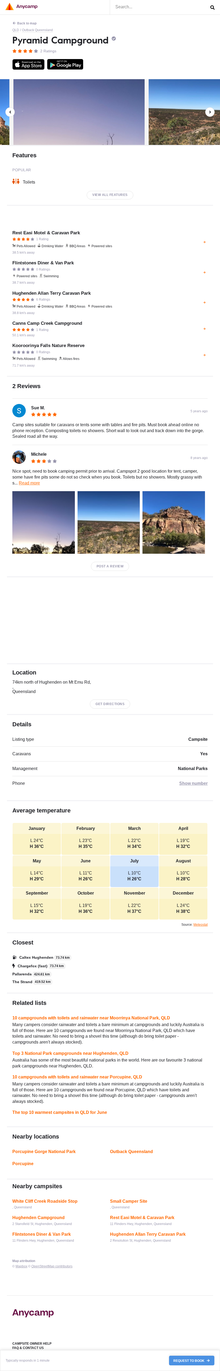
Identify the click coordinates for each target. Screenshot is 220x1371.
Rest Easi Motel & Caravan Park (142, 1217)
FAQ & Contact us (28, 1348)
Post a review (110, 566)
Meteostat (200, 925)
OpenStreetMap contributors (51, 1266)
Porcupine (23, 1163)
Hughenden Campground (38, 1217)
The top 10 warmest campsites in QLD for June (59, 1112)
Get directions (110, 704)
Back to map (26, 23)
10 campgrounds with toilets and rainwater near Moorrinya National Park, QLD (91, 1018)
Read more (29, 483)
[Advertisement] (110, 620)
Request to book (189, 1360)
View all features (110, 195)
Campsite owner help (32, 1344)
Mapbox (21, 1266)
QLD (15, 30)
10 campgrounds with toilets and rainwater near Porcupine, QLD (77, 1077)
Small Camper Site (128, 1201)
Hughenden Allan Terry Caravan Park (148, 1234)
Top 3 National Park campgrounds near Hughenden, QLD (70, 1053)
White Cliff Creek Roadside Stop (45, 1201)
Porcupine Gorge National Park (44, 1151)
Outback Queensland (37, 30)
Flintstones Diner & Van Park (41, 1234)
